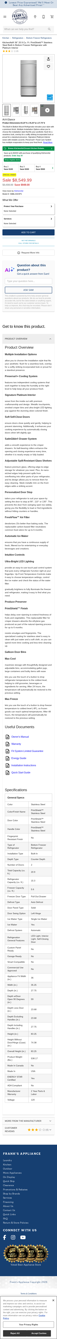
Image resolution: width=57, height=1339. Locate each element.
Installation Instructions (23, 765)
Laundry (7, 1160)
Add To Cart (28, 232)
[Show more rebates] (52, 168)
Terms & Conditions (29, 1294)
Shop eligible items (12, 160)
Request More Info (30, 252)
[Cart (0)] (52, 16)
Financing (8, 1202)
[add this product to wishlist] (48, 66)
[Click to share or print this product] (48, 59)
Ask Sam (28, 290)
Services (7, 1198)
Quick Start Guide (20, 772)
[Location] (35, 16)
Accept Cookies (38, 1333)
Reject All (15, 1333)
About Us (8, 1206)
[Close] (53, 1300)
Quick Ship (9, 1181)
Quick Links (9, 1214)
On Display (9, 1177)
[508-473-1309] (43, 16)
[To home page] (20, 17)
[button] (5, 16)
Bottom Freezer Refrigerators (39, 38)
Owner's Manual (20, 736)
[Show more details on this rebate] (51, 148)
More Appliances (12, 1173)
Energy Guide (18, 758)
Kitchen (5, 38)
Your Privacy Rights (28, 1324)
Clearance (8, 1185)
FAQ (5, 1219)
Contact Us (9, 1210)
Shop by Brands (11, 1194)
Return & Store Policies (15, 1223)
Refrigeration (17, 38)
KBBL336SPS (16, 194)
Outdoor (7, 1169)
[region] (28, 1317)
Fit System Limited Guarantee (27, 751)
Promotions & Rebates (15, 1190)
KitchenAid (18, 191)
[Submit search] (49, 29)
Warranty (16, 744)
